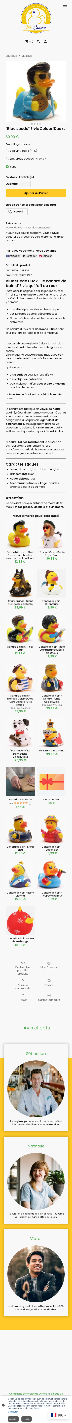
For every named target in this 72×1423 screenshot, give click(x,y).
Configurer (13, 1412)
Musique (27, 56)
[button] (17, 211)
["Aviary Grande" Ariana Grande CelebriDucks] (20, 583)
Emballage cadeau (28, 159)
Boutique (11, 56)
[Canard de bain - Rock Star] (20, 629)
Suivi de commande (22, 986)
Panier (23, 1000)
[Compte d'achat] (45, 41)
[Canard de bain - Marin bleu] (20, 829)
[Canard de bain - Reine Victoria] (20, 875)
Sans (13, 167)
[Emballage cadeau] (20, 781)
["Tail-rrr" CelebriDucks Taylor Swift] (51, 534)
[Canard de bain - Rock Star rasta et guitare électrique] (51, 629)
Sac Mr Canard (23, 151)
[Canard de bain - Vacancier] (51, 829)
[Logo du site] (36, 18)
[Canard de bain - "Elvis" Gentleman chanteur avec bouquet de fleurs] (20, 534)
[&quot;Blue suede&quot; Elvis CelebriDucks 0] (36, 91)
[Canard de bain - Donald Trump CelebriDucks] (51, 678)
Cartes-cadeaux (49, 1000)
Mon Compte (49, 967)
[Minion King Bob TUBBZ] (51, 732)
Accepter (13, 1419)
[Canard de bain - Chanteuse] (51, 583)
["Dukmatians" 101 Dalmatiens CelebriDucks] (20, 732)
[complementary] (58, 1416)
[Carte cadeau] (51, 781)
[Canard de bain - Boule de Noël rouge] (20, 920)
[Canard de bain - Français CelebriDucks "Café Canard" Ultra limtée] (20, 678)
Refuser (26, 1419)
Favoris (49, 985)
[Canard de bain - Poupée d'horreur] (51, 875)
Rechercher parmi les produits (23, 970)
